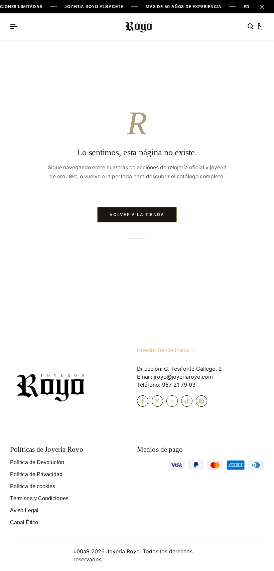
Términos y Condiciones (39, 498)
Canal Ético (24, 522)
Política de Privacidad (36, 474)
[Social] (142, 401)
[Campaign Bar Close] (262, 6)
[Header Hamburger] (13, 26)
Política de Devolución (37, 462)
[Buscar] (251, 26)
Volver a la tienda (137, 214)
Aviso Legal (24, 510)
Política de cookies (32, 486)
